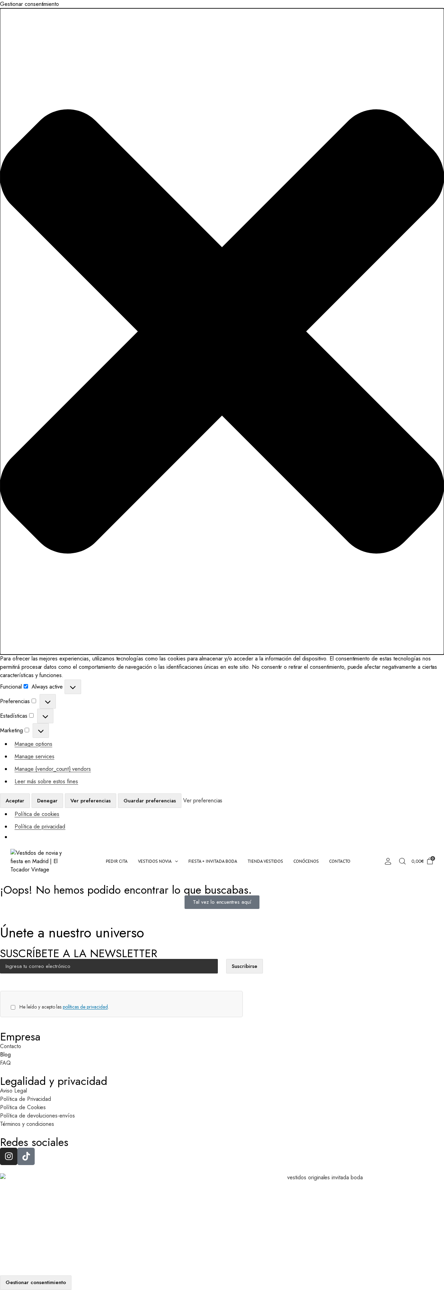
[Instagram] (8, 1156)
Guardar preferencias (149, 800)
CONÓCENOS (306, 861)
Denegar (47, 800)
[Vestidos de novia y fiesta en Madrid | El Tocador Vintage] (42, 861)
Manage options (33, 744)
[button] (222, 331)
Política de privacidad (40, 827)
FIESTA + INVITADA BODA (212, 861)
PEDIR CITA (117, 861)
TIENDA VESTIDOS (265, 861)
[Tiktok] (26, 1156)
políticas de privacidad (85, 1006)
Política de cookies (37, 814)
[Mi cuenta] (387, 861)
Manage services (34, 756)
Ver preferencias (90, 800)
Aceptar (15, 800)
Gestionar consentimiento (36, 1282)
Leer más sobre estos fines (46, 781)
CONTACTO (339, 861)
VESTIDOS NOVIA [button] (155, 861)
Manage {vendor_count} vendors (53, 769)
